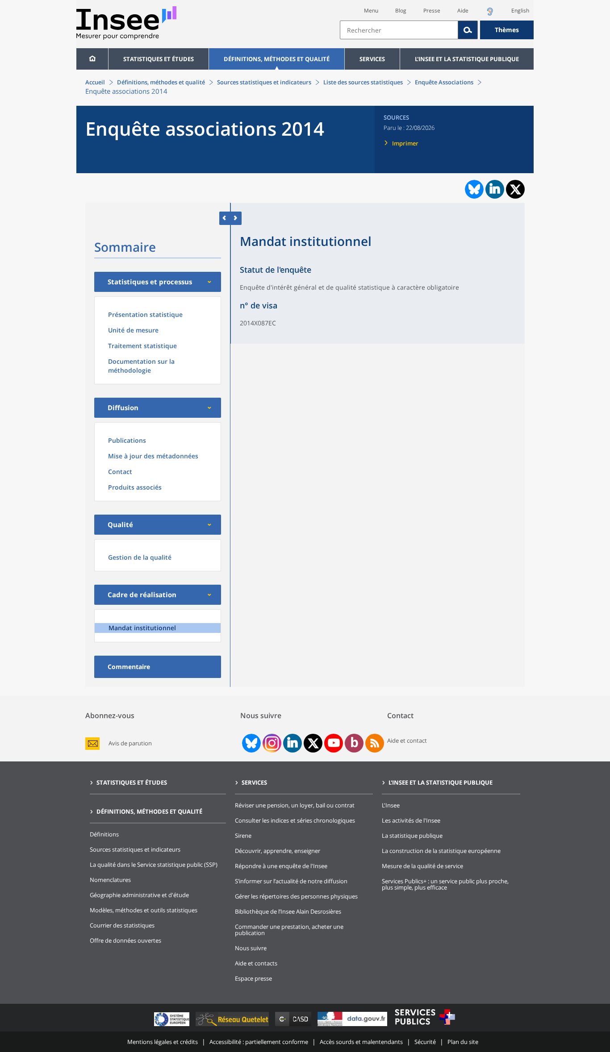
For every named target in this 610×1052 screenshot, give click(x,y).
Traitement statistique (142, 345)
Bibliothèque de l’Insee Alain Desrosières (288, 911)
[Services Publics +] (424, 1026)
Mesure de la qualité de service (422, 866)
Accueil (95, 82)
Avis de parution (130, 743)
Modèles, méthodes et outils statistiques (143, 910)
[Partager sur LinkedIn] (495, 189)
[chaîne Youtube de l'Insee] (334, 743)
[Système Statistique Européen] (172, 1026)
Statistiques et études (158, 59)
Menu (371, 10)
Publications (127, 440)
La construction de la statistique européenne (441, 851)
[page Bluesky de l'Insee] (250, 743)
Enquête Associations (444, 82)
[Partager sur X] (515, 189)
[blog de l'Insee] (354, 743)
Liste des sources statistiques (363, 82)
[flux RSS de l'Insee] (374, 743)
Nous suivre (251, 948)
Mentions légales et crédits (162, 1042)
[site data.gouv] (353, 1026)
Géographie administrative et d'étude (139, 895)
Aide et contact (407, 740)
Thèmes (507, 29)
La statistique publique (412, 836)
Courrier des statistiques (122, 925)
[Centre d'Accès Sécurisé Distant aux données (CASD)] (294, 1026)
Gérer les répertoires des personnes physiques (296, 896)
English (520, 10)
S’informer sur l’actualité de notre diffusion (291, 881)
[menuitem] (92, 59)
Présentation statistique (145, 314)
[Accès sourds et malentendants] (489, 14)
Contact (120, 471)
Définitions (104, 834)
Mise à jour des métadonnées (153, 456)
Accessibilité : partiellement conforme (258, 1042)
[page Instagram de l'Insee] (271, 743)
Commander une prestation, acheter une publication (289, 930)
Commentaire (129, 666)
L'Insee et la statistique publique (467, 59)
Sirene (243, 836)
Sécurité (425, 1042)
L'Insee (391, 805)
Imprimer (405, 143)
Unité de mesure (133, 330)
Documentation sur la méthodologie (141, 365)
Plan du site (462, 1042)
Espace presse (253, 978)
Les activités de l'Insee (411, 820)
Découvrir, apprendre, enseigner (277, 851)
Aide (462, 10)
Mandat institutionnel (142, 628)
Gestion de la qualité (139, 557)
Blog (400, 10)
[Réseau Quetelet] (233, 1026)
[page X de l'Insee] (313, 743)
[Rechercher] (468, 30)
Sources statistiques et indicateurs (264, 82)
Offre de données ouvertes (125, 940)
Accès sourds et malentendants (361, 1042)
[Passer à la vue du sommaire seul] (236, 218)
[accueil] (92, 59)
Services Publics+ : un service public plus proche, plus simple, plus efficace (445, 884)
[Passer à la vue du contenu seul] (225, 218)
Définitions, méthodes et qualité (277, 59)
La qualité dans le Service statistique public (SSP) (153, 865)
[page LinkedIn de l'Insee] (292, 743)
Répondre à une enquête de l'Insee (281, 866)
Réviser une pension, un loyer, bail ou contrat (295, 805)
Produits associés (135, 487)
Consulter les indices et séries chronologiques (295, 820)
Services (372, 59)
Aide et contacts (256, 963)
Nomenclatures (110, 880)
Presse (431, 10)
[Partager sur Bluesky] (473, 189)
